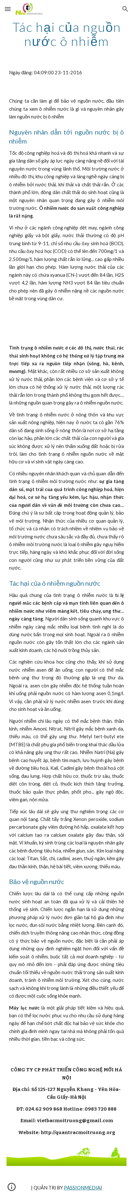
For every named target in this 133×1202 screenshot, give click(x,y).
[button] (7, 9)
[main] (66, 34)
